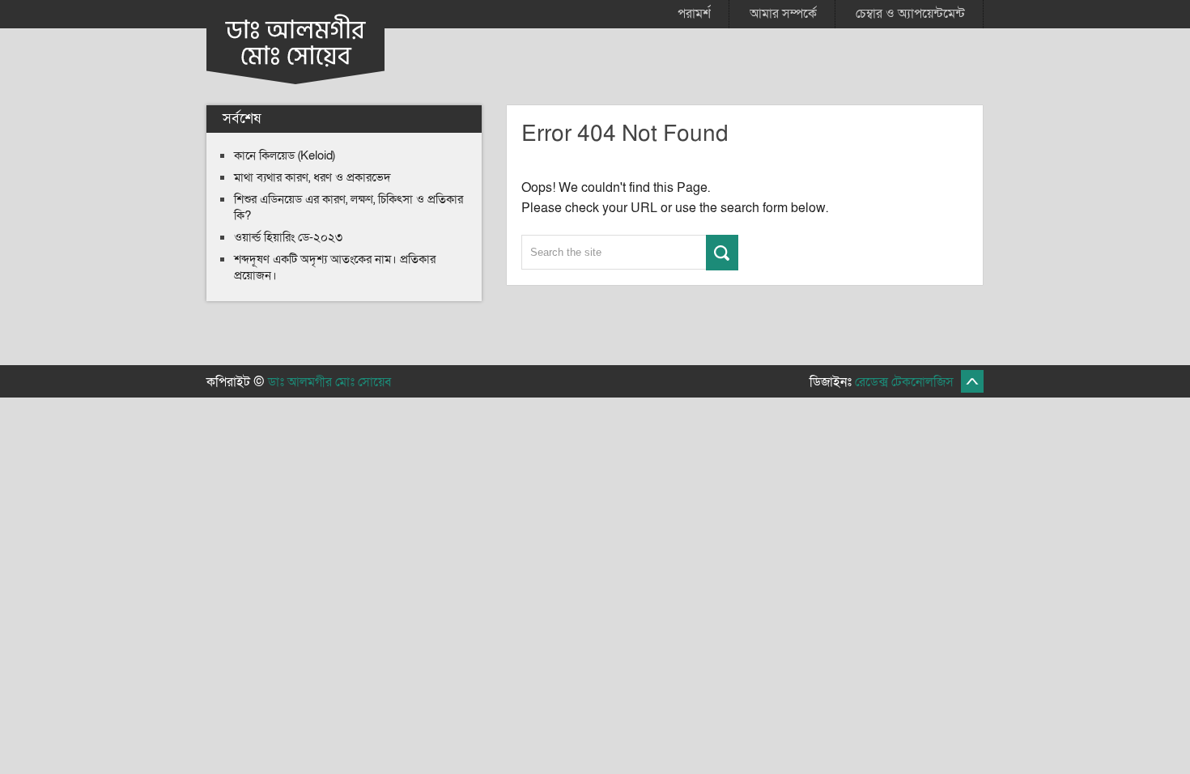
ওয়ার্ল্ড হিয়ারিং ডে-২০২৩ (288, 237)
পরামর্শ (694, 14)
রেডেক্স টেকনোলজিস (904, 382)
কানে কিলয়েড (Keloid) (284, 155)
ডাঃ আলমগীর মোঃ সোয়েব (330, 382)
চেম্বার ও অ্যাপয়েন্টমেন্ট (910, 14)
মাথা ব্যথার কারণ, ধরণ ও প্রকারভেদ (312, 177)
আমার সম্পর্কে (783, 14)
